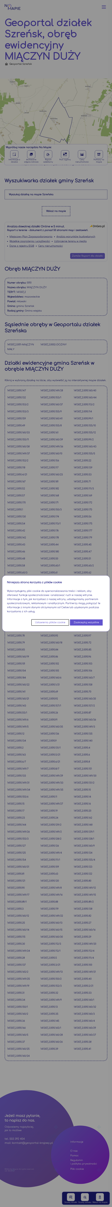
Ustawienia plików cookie (50, 622)
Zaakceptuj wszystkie (86, 622)
